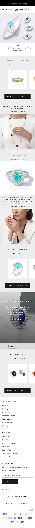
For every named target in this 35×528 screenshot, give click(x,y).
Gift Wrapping (7, 419)
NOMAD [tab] (11, 64)
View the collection (17, 96)
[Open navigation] (3, 9)
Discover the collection (17, 112)
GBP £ (16, 499)
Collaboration (6, 447)
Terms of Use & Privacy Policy (12, 457)
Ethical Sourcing (7, 440)
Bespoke (5, 406)
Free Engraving (7, 426)
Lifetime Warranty (8, 416)
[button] (31, 509)
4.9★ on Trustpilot (8, 443)
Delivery (5, 409)
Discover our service (17, 319)
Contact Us (6, 412)
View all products (17, 285)
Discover (17, 51)
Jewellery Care (7, 422)
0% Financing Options (9, 453)
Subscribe (10, 482)
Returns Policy (7, 450)
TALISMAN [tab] (22, 64)
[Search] (29, 9)
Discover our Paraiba (17, 159)
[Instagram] (3, 494)
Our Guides (6, 437)
